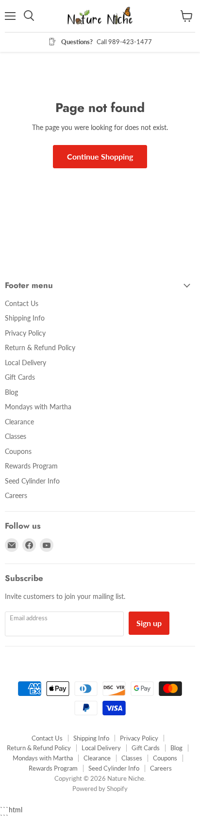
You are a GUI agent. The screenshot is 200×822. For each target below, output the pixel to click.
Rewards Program (31, 466)
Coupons (18, 451)
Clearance (19, 422)
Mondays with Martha (38, 407)
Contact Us (21, 303)
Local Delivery (25, 362)
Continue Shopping (100, 156)
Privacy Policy (25, 333)
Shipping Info (25, 318)
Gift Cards (20, 377)
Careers (16, 495)
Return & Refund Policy (40, 347)
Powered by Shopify (100, 788)
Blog (11, 392)
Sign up (149, 623)
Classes (15, 436)
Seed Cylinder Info (32, 481)
